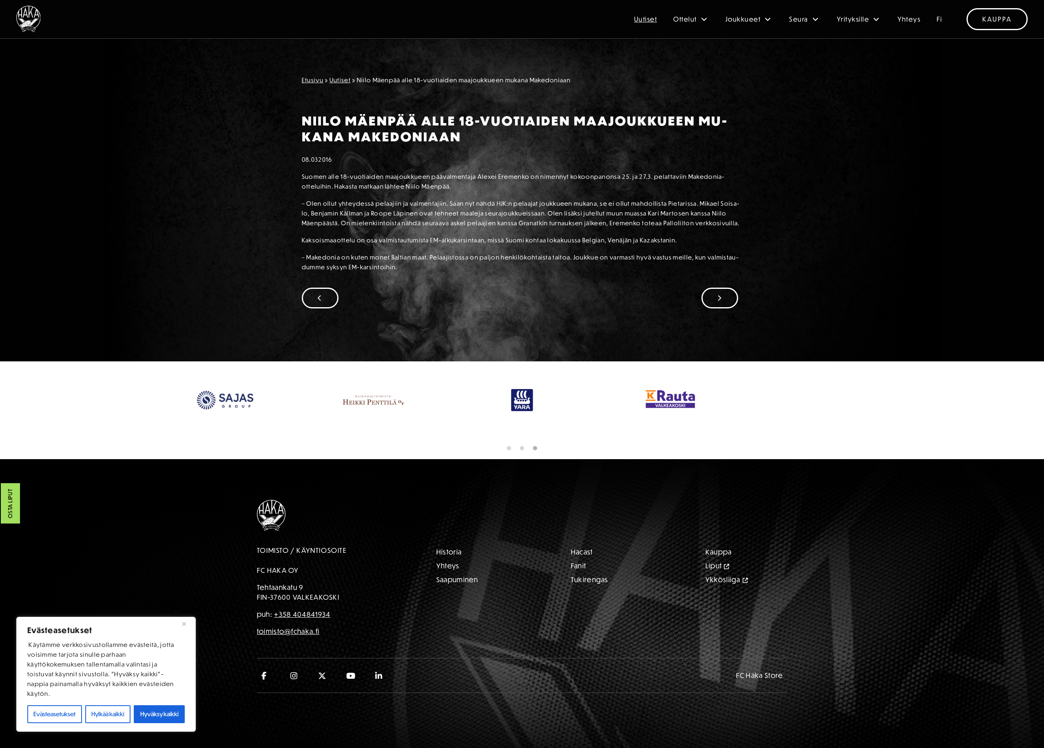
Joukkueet (743, 19)
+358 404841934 (302, 614)
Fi (939, 19)
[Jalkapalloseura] (28, 19)
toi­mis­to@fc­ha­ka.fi (288, 631)
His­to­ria (449, 552)
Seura (798, 19)
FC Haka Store (759, 675)
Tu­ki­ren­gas (589, 579)
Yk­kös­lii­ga (723, 579)
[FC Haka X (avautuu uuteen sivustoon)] (322, 675)
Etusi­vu (312, 80)
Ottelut (685, 19)
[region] (106, 674)
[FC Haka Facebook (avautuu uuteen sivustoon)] (266, 675)
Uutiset (645, 19)
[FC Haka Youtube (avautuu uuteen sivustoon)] (351, 675)
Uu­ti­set (340, 80)
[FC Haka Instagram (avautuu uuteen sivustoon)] (294, 675)
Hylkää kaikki (107, 714)
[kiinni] (187, 624)
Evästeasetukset (54, 714)
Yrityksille (853, 19)
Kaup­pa (719, 552)
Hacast (582, 552)
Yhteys (909, 19)
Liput (714, 565)
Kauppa (997, 19)
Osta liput (10, 504)
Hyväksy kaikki (159, 714)
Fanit (578, 565)
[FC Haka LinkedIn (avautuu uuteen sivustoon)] (379, 675)
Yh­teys (448, 565)
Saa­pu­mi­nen (457, 579)
